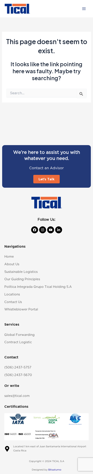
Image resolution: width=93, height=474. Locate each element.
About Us (11, 264)
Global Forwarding (19, 334)
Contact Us (13, 302)
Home (9, 256)
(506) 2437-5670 (18, 375)
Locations (12, 294)
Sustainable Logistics (21, 271)
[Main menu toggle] (84, 9)
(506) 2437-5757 (17, 367)
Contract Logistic (18, 342)
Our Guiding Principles (22, 279)
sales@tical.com (17, 396)
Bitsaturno (54, 470)
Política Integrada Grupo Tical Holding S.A (38, 286)
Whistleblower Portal (21, 309)
